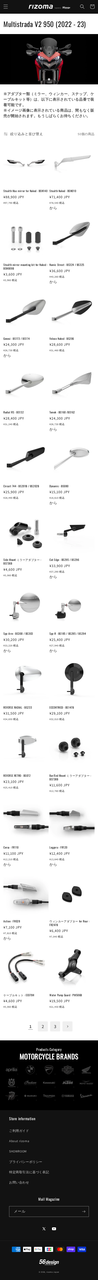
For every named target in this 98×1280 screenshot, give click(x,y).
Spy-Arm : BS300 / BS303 (18, 633)
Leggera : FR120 (58, 847)
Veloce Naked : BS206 (61, 338)
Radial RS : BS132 (13, 412)
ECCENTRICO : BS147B (61, 707)
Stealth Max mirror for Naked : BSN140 (25, 191)
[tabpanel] (49, 59)
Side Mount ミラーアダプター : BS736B (22, 561)
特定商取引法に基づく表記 (29, 1172)
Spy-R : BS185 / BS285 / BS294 (67, 633)
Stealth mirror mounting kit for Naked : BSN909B (25, 266)
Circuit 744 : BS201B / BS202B (21, 486)
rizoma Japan (52, 1272)
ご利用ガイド (19, 1131)
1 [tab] (49, 79)
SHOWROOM (18, 1151)
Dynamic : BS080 (59, 486)
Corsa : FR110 (11, 847)
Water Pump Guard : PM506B (65, 995)
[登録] (84, 1211)
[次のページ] (67, 1026)
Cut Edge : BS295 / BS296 (64, 560)
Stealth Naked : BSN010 (62, 191)
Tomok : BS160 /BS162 (62, 412)
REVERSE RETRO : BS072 (17, 775)
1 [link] (30, 1026)
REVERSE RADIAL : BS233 (17, 707)
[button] (6, 7)
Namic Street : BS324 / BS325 (66, 265)
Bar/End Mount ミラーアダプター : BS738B (70, 777)
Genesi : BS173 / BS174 (16, 338)
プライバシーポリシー (25, 1162)
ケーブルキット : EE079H (18, 995)
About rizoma (19, 1141)
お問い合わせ (19, 1182)
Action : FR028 (11, 921)
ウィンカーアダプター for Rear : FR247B (69, 923)
